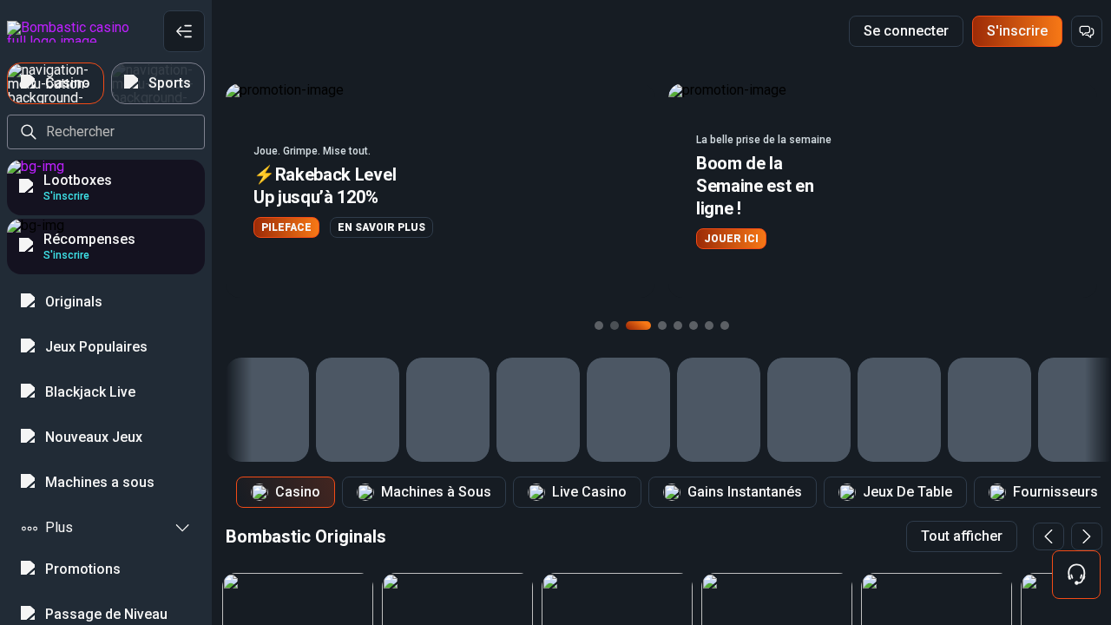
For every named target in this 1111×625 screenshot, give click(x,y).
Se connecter (906, 31)
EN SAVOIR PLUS (381, 227)
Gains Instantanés (744, 492)
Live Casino (589, 492)
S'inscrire (1017, 31)
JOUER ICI (731, 239)
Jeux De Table (907, 492)
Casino (297, 492)
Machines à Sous (436, 492)
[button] (440, 190)
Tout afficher (962, 536)
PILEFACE (286, 227)
